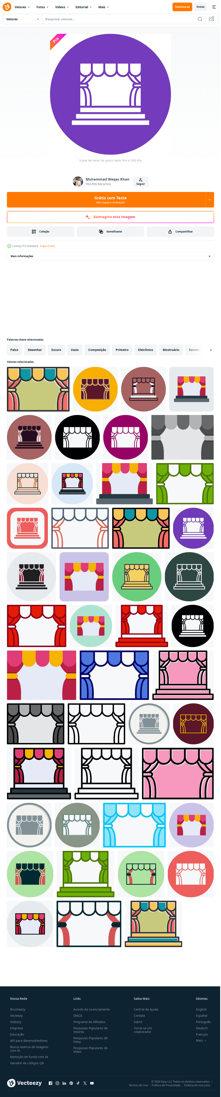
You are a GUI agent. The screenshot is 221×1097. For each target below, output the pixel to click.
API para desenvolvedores (28, 1041)
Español (199, 1016)
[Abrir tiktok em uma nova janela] (78, 1083)
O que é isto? (47, 246)
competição (97, 350)
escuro (56, 350)
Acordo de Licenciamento (90, 1009)
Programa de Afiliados (88, 1022)
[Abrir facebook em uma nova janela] (50, 1083)
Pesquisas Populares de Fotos (89, 1040)
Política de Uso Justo (194, 1085)
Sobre (136, 1022)
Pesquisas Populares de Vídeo (89, 1050)
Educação (17, 1034)
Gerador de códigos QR (26, 1063)
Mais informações (22, 256)
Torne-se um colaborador (141, 1030)
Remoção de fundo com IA (29, 1057)
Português (200, 1022)
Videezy (15, 1022)
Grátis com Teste (109, 199)
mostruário (171, 350)
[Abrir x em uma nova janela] (85, 1083)
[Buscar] (196, 19)
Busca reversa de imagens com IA (29, 1049)
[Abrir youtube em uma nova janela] (92, 1083)
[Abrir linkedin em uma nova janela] (64, 1083)
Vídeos (60, 7)
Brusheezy (17, 1009)
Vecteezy (16, 1016)
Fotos (40, 7)
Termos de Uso (135, 1085)
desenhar (35, 350)
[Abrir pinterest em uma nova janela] (71, 1083)
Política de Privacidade (162, 1085)
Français (199, 1034)
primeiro (122, 350)
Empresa (16, 1028)
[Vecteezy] (7, 7)
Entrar (197, 7)
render (194, 350)
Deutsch (199, 1028)
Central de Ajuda (144, 1009)
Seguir (139, 184)
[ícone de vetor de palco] (38, 389)
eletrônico (145, 350)
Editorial (82, 7)
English (198, 1009)
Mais (101, 7)
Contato (137, 1016)
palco (14, 350)
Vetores (20, 7)
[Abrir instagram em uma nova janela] (57, 1083)
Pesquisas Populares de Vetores (89, 1030)
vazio (75, 350)
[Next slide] (204, 350)
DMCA (76, 1016)
